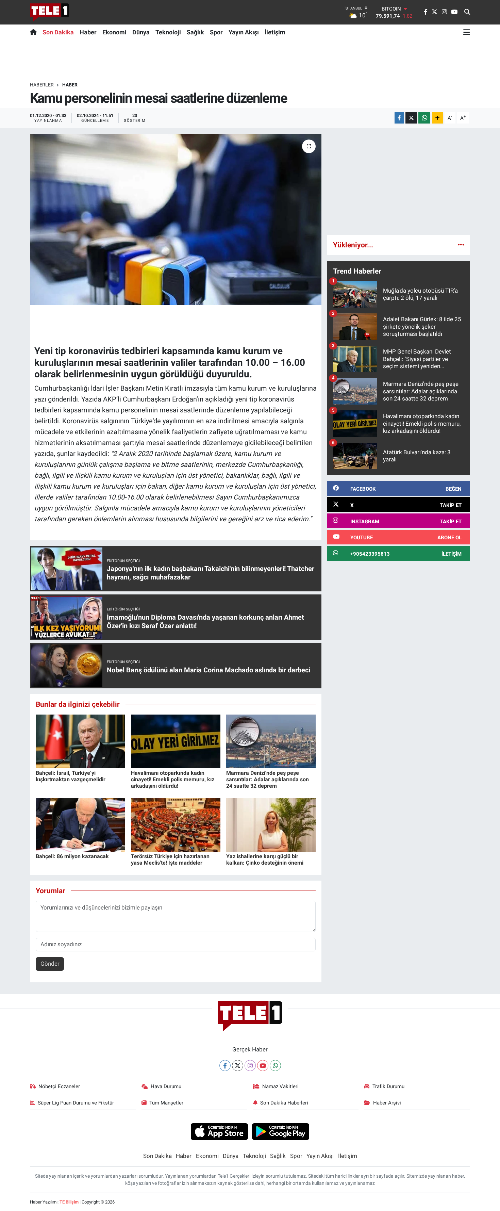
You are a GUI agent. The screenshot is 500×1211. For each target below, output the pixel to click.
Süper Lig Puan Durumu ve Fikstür (76, 1103)
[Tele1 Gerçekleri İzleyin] (49, 12)
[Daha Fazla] (437, 118)
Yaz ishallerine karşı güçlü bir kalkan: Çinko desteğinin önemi (264, 859)
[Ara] (467, 12)
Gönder (50, 963)
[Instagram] (250, 1065)
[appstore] (219, 1131)
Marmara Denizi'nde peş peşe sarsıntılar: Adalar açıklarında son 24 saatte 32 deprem (267, 779)
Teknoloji (168, 32)
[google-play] (281, 1131)
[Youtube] (262, 1065)
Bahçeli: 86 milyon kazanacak (72, 856)
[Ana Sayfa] (35, 31)
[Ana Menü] (466, 31)
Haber (88, 32)
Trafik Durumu (388, 1086)
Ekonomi (114, 32)
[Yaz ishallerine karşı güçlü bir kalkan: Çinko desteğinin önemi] (271, 824)
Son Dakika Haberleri (284, 1103)
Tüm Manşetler (166, 1103)
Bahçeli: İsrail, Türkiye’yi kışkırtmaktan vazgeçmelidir (70, 776)
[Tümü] (461, 244)
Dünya (141, 32)
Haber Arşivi (387, 1103)
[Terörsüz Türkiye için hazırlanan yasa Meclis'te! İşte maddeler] (175, 824)
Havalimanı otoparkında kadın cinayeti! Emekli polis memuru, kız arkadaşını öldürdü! (172, 779)
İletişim (275, 32)
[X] (237, 1065)
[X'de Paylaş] (411, 118)
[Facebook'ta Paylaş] (399, 118)
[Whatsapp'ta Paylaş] (424, 118)
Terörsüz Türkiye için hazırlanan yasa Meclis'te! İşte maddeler (170, 859)
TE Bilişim (69, 1202)
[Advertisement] (398, 181)
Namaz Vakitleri (280, 1086)
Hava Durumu (166, 1086)
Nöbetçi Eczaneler (59, 1086)
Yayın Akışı (244, 32)
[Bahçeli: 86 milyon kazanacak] (80, 824)
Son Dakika (58, 32)
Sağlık (195, 32)
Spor (216, 32)
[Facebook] (225, 1065)
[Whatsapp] (275, 1065)
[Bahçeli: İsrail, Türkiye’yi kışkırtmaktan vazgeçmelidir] (80, 740)
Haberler (42, 84)
